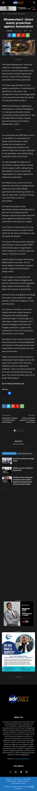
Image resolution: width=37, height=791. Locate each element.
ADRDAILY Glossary (23, 781)
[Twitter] (21, 772)
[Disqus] (18, 519)
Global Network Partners (18, 783)
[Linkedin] (16, 772)
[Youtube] (27, 772)
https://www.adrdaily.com (18, 444)
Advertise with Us (11, 781)
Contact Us (8, 779)
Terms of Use (17, 779)
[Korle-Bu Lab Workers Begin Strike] (7, 461)
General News (6, 463)
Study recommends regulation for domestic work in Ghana (27, 420)
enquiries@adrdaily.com (22, 759)
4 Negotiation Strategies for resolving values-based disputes (10, 420)
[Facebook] (11, 772)
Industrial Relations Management (16, 14)
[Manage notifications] (32, 786)
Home (3, 14)
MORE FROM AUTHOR (25, 453)
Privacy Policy (26, 779)
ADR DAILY (10, 31)
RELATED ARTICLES (9, 453)
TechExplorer (18, 788)
